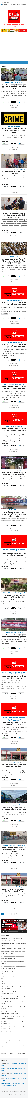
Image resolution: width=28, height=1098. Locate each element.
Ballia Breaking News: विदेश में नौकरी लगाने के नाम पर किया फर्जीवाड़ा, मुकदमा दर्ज (14, 636)
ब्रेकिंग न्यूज (23, 169)
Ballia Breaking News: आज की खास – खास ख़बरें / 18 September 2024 (14, 387)
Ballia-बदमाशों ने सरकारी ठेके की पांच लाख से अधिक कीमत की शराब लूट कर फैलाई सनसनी (14, 130)
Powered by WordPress (9, 1094)
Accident (7, 82)
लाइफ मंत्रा (18, 720)
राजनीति (23, 593)
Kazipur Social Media (6, 1083)
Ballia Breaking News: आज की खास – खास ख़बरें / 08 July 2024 (14, 677)
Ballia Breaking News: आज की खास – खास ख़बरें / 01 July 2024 (14, 723)
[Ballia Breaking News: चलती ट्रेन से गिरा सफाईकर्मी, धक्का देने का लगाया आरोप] (14, 796)
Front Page (13, 82)
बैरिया (22, 82)
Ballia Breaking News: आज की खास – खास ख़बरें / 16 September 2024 (14, 429)
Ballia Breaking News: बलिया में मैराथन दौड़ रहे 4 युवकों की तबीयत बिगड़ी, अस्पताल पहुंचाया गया (14, 215)
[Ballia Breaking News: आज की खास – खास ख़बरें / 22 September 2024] (14, 292)
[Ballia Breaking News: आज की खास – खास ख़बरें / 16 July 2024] (14, 541)
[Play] (3, 931)
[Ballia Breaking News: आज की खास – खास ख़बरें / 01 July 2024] (14, 709)
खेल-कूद (19, 549)
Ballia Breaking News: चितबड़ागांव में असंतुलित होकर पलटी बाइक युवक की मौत (14, 473)
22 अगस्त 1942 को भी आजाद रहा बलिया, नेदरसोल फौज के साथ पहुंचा (14, 5)
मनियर (8, 551)
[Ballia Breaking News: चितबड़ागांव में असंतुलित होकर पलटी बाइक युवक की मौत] (14, 462)
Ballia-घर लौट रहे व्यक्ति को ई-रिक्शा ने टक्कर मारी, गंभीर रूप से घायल (13, 1050)
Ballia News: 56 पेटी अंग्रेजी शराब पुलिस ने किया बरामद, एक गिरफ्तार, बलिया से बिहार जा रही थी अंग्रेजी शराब (14, 261)
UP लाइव (18, 82)
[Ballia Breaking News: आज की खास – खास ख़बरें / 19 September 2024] (14, 334)
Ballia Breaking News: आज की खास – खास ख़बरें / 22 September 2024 (14, 304)
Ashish (14, 190)
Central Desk (15, 236)
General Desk (15, 105)
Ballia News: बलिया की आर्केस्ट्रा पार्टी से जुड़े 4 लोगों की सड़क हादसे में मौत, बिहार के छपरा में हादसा (14, 87)
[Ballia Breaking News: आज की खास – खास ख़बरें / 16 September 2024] (14, 418)
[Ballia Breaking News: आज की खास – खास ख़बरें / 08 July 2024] (14, 664)
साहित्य (13, 551)
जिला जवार (16, 126)
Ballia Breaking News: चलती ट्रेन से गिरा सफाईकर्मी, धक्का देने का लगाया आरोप (14, 808)
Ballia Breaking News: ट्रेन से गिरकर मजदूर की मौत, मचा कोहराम (14, 765)
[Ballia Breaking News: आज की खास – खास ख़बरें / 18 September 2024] (14, 376)
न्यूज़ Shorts (19, 300)
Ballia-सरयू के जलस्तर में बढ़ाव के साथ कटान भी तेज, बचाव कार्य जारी (13, 1031)
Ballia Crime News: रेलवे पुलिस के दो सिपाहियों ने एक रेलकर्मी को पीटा (14, 890)
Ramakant (3, 1068)
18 (16, 913)
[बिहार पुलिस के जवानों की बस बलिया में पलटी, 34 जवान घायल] (14, 161)
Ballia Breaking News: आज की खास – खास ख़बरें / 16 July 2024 (14, 554)
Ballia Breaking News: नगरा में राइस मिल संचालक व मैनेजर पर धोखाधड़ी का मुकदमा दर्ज (14, 597)
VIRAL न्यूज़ (14, 549)
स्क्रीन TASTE (18, 551)
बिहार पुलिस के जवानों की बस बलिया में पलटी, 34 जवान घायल (14, 172)
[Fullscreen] (24, 931)
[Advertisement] (14, 47)
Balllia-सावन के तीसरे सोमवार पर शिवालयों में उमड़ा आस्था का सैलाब (13, 1053)
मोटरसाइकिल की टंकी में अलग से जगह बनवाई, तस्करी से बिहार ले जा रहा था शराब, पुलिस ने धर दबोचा (14, 514)
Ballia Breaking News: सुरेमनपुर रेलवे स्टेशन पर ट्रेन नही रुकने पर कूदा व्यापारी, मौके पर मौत (14, 849)
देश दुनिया (16, 384)
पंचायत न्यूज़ (8, 673)
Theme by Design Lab (20, 1094)
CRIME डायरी (10, 126)
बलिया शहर (12, 673)
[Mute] (22, 931)
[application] (14, 926)
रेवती (10, 551)
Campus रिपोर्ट (11, 717)
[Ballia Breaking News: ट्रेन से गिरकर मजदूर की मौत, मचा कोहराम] (14, 754)
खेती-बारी (23, 717)
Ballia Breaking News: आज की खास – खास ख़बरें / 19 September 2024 (14, 346)
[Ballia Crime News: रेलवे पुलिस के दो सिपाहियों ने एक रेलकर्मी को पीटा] (14, 879)
